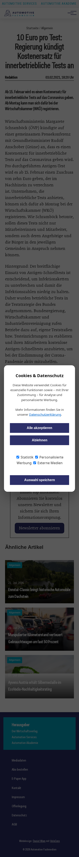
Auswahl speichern (39, 480)
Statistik (26, 457)
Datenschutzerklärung (45, 414)
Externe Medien (50, 463)
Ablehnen (39, 440)
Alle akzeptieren (39, 428)
